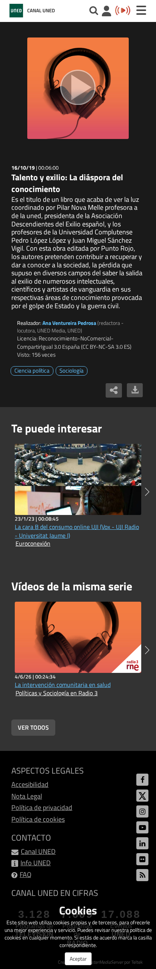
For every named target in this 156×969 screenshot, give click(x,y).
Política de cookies (38, 819)
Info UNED (35, 863)
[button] (147, 492)
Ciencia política (32, 370)
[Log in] (106, 12)
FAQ (25, 874)
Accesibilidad (29, 784)
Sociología (71, 370)
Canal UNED (38, 851)
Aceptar (78, 959)
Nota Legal (26, 796)
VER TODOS (33, 727)
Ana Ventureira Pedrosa (69, 323)
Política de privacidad (41, 807)
